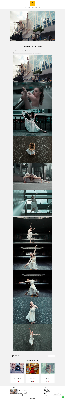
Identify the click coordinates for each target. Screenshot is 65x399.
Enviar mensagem (47, 390)
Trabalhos (29, 7)
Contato (39, 7)
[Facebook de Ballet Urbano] (44, 393)
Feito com (32, 398)
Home (25, 7)
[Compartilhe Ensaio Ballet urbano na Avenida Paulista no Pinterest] (12, 356)
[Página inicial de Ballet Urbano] (32, 3)
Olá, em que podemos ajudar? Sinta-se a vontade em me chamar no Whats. (58, 394)
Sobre (36, 7)
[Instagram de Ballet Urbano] (45, 393)
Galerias (33, 7)
